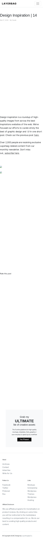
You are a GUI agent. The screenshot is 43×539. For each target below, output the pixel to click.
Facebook (6, 485)
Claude (14, 20)
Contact (5, 467)
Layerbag (9, 3)
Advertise (6, 470)
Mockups (31, 485)
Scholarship (32, 488)
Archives (6, 464)
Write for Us (7, 473)
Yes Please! (24, 439)
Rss (3, 494)
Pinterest (6, 491)
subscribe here (12, 153)
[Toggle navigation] (37, 3)
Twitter (5, 488)
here (36, 135)
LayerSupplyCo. (27, 536)
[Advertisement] (21, 90)
